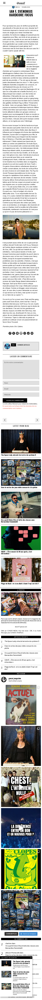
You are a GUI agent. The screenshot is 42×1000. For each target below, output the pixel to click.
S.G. (19, 7)
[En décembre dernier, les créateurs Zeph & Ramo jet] (21, 910)
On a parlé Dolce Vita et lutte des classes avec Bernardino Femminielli (18, 521)
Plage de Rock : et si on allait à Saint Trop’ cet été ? (20, 583)
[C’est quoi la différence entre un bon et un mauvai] (21, 828)
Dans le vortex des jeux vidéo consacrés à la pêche (19, 487)
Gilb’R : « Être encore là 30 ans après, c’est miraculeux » (16, 552)
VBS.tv (23, 35)
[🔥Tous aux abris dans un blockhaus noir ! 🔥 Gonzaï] (21, 869)
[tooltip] (10, 333)
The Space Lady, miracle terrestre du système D (18, 455)
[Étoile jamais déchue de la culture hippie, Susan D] (21, 746)
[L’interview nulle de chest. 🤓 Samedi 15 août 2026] (21, 787)
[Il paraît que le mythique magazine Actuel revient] (21, 705)
